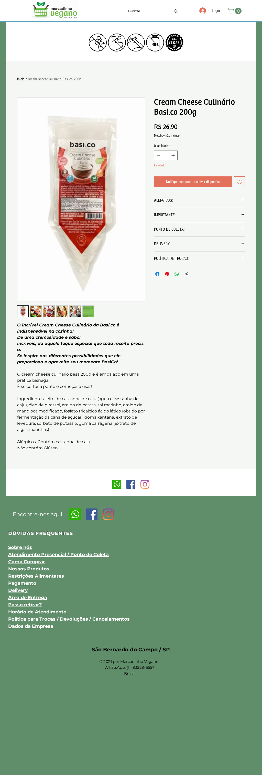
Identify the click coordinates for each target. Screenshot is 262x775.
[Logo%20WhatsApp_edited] (116, 484)
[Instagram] (144, 484)
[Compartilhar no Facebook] (157, 274)
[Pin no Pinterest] (167, 274)
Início (21, 79)
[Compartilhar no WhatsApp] (177, 274)
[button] (235, 11)
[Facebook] (130, 484)
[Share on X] (186, 274)
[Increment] (173, 155)
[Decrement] (158, 155)
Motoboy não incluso (167, 136)
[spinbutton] (165, 155)
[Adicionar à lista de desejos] (239, 181)
